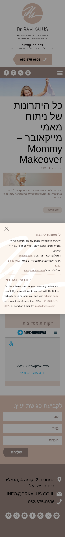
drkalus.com (25, 255)
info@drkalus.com (34, 270)
